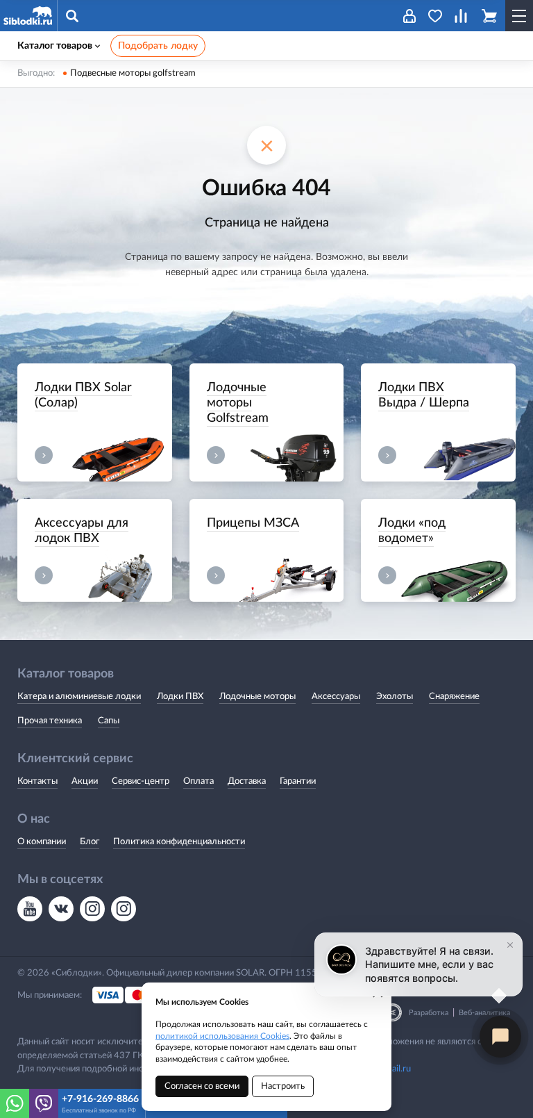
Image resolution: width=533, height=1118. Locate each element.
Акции (84, 781)
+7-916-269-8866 (100, 1099)
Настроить (283, 1086)
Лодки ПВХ (180, 696)
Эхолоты (394, 696)
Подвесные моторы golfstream (133, 73)
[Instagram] (92, 908)
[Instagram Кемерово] (123, 908)
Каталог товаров (54, 46)
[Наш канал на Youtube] (29, 908)
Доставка (247, 781)
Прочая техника (49, 720)
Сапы (108, 720)
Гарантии (298, 781)
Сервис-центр (140, 781)
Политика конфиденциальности (179, 841)
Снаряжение (454, 696)
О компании (41, 841)
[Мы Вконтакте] (61, 908)
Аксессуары (336, 696)
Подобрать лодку (158, 46)
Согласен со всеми (201, 1086)
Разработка (428, 1013)
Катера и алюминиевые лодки (79, 696)
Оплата (198, 781)
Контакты (37, 781)
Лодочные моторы (257, 696)
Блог (89, 841)
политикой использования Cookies (222, 1036)
